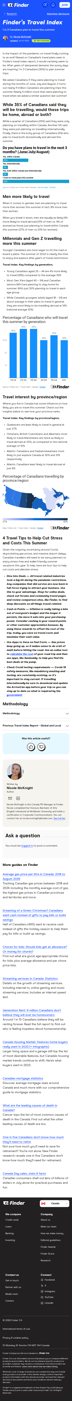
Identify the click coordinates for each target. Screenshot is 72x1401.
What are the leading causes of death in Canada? (30, 1108)
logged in (27, 845)
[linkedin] (18, 798)
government (14, 695)
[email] (10, 798)
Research (12, 14)
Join (65, 5)
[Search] (45, 5)
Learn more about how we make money (40, 1367)
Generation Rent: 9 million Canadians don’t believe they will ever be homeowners (32, 1013)
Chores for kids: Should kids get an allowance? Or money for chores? (35, 949)
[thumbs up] (31, 747)
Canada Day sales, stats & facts (24, 1173)
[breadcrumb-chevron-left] (5, 14)
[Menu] (4, 5)
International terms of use (16, 1329)
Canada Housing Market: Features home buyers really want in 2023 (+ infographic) (35, 1044)
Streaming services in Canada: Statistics (30, 978)
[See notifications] (53, 5)
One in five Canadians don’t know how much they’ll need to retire (33, 1139)
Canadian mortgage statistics (23, 1078)
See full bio (59, 818)
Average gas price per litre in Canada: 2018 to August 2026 (34, 876)
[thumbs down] (41, 747)
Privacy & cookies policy (15, 1338)
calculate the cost (21, 654)
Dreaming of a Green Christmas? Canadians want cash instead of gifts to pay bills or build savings (34, 915)
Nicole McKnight (20, 788)
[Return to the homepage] (18, 5)
